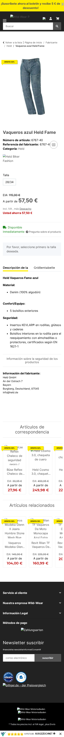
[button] (44, 18)
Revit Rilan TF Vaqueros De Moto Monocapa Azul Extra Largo (40, 545)
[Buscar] (57, 26)
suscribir (47, 657)
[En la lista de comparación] (54, 145)
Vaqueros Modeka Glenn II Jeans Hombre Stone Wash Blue (14, 545)
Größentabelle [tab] (44, 267)
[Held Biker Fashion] (13, 158)
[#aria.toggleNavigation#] (4, 18)
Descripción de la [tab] (15, 267)
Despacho (25, 208)
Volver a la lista (13, 42)
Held (21, 148)
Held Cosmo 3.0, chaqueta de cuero (40, 472)
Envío (52, 724)
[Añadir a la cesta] (6, 55)
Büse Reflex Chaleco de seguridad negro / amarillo (14, 472)
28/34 (9, 182)
